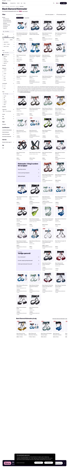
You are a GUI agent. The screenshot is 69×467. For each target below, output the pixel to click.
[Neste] (65, 329)
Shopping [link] (7, 6)
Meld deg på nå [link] (58, 463)
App (21, 3)
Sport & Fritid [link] (12, 6)
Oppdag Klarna (13, 3)
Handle (18, 3)
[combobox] (49, 14)
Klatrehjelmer (5, 26)
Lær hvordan (25, 11)
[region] (35, 459)
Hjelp (24, 3)
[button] (57, 3)
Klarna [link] (3, 6)
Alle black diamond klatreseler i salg (60, 318)
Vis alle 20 (4, 106)
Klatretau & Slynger (6, 24)
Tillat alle (49, 462)
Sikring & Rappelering (7, 20)
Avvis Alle (39, 462)
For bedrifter (9, 0)
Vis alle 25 (4, 65)
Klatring (3, 17)
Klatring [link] (17, 6)
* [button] (47, 38)
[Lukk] (54, 455)
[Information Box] (22, 14)
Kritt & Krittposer (6, 18)
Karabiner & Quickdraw (7, 21)
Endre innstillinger (21, 462)
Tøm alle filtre (26, 17)
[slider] (3, 37)
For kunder (4, 0)
